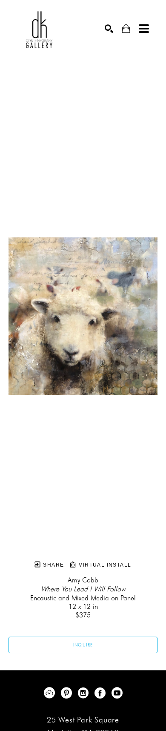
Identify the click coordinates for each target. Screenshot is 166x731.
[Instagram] (85, 693)
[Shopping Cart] (126, 29)
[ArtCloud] (51, 693)
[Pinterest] (68, 693)
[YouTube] (117, 693)
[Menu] (144, 28)
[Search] (109, 28)
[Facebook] (101, 693)
